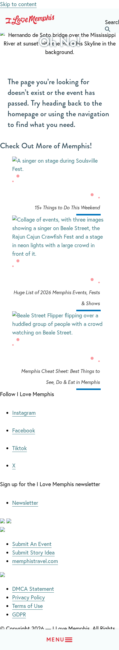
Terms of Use (27, 605)
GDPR (19, 614)
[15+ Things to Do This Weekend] (59, 165)
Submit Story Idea (33, 552)
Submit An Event (32, 543)
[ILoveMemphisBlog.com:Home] (29, 20)
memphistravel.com (35, 561)
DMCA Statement (33, 588)
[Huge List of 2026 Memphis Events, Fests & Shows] (59, 218)
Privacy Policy (28, 597)
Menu (55, 639)
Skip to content (18, 4)
